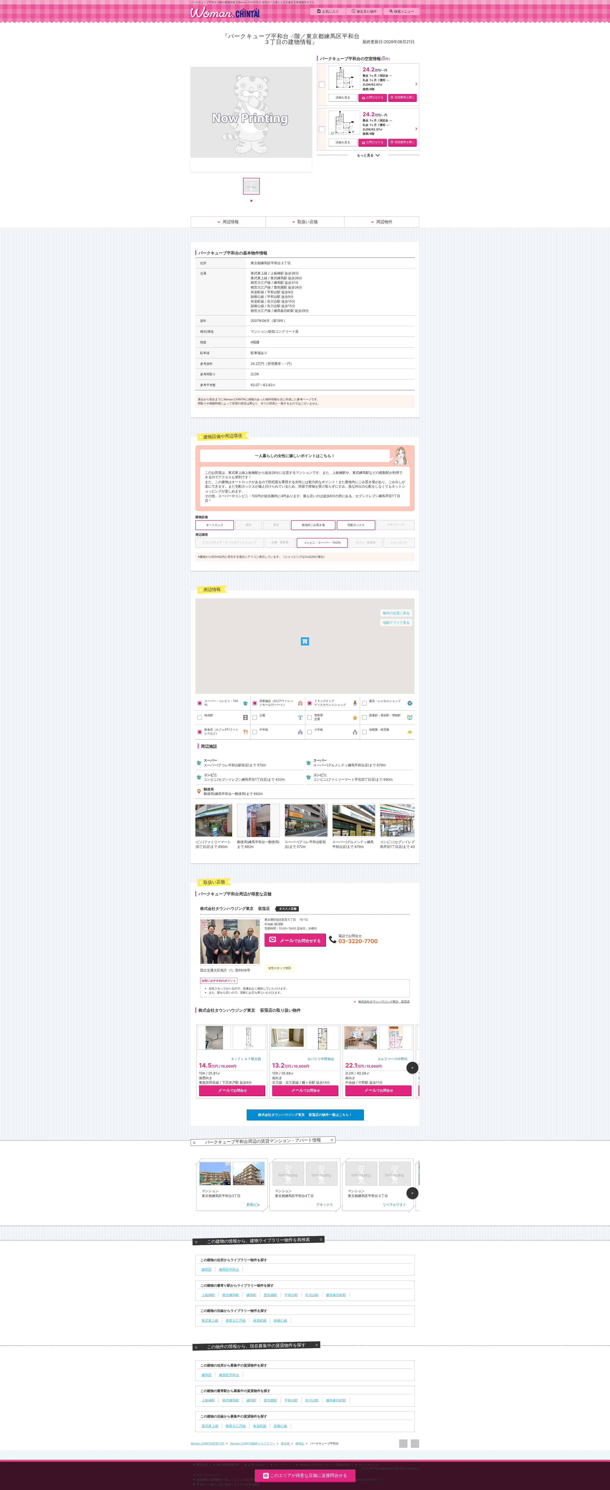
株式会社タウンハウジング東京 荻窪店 (384, 1001)
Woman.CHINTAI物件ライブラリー (253, 1443)
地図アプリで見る (396, 622)
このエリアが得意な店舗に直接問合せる (308, 1475)
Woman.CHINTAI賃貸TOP (208, 1443)
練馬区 (300, 1443)
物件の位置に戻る (396, 613)
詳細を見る (343, 97)
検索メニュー (404, 11)
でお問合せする (300, 940)
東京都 (285, 1443)
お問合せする (374, 97)
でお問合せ (232, 1090)
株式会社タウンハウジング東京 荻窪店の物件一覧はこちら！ (305, 1115)
